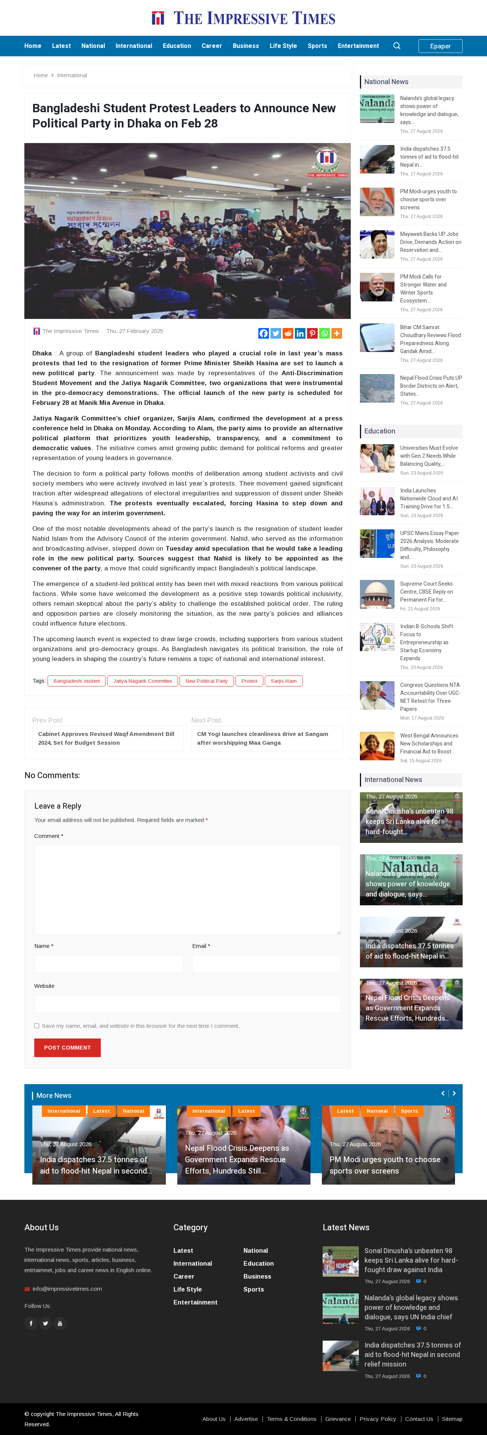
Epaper (440, 46)
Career (212, 46)
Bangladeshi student (77, 681)
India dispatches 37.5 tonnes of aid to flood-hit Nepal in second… (95, 1165)
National (93, 46)
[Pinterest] (312, 333)
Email (201, 946)
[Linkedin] (300, 333)
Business (246, 46)
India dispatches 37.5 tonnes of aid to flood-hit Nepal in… (429, 157)
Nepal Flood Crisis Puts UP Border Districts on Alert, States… (431, 386)
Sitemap (452, 1419)
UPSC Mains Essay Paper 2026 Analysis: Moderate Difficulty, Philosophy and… (429, 545)
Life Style (283, 46)
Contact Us (419, 1419)
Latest (61, 46)
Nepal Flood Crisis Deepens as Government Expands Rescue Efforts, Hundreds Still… (237, 1160)
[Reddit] (288, 333)
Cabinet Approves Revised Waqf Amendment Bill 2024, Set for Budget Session (106, 738)
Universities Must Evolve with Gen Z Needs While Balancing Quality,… (429, 456)
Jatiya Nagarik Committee (142, 681)
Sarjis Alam (284, 681)
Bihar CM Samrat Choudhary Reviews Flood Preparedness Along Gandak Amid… (430, 339)
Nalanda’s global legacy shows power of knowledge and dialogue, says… (429, 110)
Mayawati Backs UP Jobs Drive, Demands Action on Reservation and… (431, 242)
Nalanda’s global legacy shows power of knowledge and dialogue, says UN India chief (411, 1307)
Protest (249, 681)
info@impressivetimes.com (67, 1288)
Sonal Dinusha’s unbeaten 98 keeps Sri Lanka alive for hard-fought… (410, 821)
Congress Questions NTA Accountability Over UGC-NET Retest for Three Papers (430, 697)
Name (44, 946)
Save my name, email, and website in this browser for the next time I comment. (141, 1025)
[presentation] (443, 1093)
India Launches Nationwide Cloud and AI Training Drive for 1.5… (429, 499)
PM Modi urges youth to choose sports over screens (428, 200)
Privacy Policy (378, 1419)
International (134, 46)
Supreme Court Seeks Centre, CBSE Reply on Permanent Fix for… (426, 592)
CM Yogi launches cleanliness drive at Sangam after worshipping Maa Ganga (262, 738)
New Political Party (207, 681)
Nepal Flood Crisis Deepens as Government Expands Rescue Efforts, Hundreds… (408, 1008)
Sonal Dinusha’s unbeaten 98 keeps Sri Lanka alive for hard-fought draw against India (411, 1260)
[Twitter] (276, 333)
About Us (214, 1419)
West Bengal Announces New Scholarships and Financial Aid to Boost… (429, 744)
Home (32, 46)
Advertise (246, 1419)
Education (177, 46)
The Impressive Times (70, 331)
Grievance (338, 1419)
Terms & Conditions (292, 1419)
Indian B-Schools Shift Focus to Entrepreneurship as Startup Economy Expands (426, 643)
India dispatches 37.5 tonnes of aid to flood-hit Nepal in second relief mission (412, 1355)
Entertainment (358, 46)
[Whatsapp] (324, 333)
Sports (317, 46)
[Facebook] (263, 333)
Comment (49, 836)
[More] (336, 333)
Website (44, 986)
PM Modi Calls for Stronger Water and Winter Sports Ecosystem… (423, 289)
